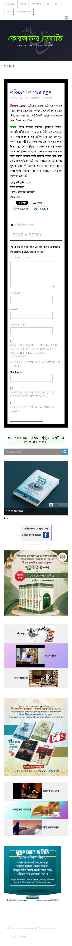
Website (17, 324)
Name (16, 293)
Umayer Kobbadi (31, 534)
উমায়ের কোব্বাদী (32, 97)
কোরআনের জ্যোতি (35, 38)
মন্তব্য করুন (48, 97)
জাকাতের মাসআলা (21, 809)
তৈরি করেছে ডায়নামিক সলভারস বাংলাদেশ (43, 936)
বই (48, 3)
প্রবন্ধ (23, 3)
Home (10, 3)
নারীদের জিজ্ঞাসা (51, 827)
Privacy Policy (36, 941)
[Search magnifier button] (65, 452)
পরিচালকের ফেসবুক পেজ (36, 528)
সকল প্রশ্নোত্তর (24, 11)
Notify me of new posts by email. (35, 408)
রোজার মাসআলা (51, 791)
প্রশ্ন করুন (36, 3)
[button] (4, 518)
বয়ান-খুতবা (50, 655)
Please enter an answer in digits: (35, 364)
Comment (20, 258)
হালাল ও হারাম (28, 224)
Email (16, 308)
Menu (9, 66)
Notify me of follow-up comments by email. (32, 394)
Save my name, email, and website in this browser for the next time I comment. (33, 350)
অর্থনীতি (18, 224)
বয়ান (9, 11)
